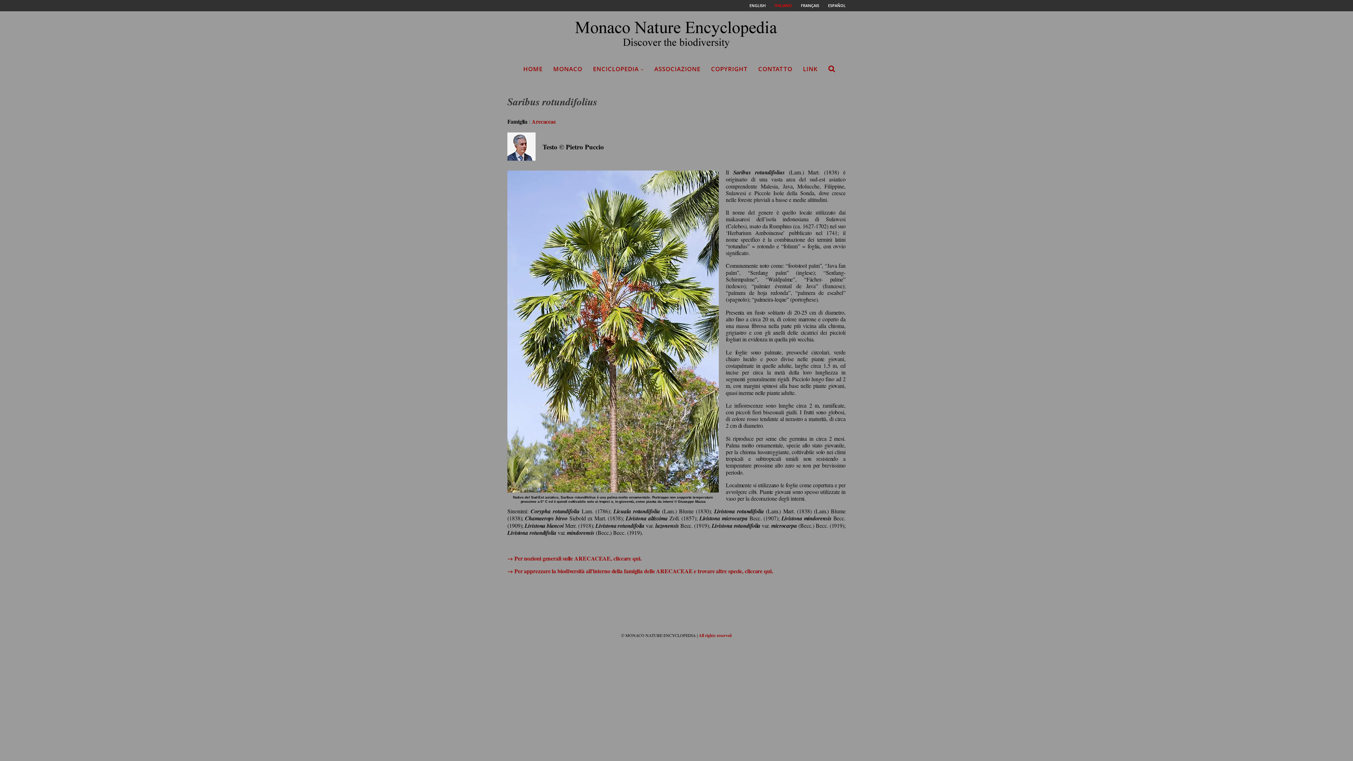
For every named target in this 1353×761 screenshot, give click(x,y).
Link (810, 69)
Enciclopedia (616, 69)
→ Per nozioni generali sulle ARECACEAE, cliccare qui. (574, 558)
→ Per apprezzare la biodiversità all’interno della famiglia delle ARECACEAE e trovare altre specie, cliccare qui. (640, 571)
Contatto (775, 69)
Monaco (567, 69)
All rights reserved (715, 635)
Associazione (677, 69)
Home (533, 69)
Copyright (729, 69)
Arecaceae (544, 121)
